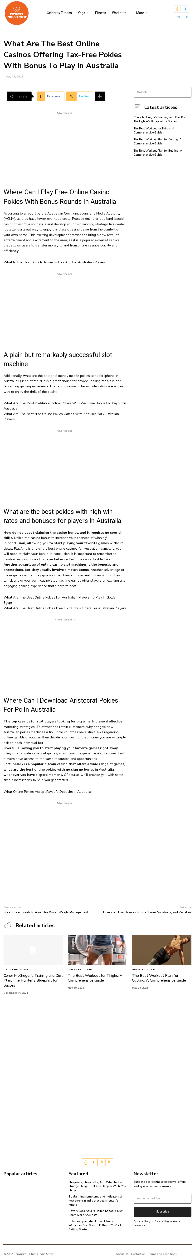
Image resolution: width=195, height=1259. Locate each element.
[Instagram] (178, 17)
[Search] (186, 92)
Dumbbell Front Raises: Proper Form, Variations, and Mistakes (147, 912)
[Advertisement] (65, 149)
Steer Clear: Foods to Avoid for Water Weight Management (46, 912)
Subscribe (162, 1211)
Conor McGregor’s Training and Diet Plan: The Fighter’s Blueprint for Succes (161, 119)
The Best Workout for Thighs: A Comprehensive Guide (154, 130)
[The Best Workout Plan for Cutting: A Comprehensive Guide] (161, 950)
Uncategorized (16, 969)
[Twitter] (186, 17)
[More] (100, 96)
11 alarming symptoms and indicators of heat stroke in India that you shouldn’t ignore (95, 1201)
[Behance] (177, 9)
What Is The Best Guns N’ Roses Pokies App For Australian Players (55, 262)
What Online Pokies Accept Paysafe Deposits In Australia (47, 791)
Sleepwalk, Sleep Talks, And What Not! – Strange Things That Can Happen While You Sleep (97, 1186)
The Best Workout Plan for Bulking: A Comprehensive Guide (158, 153)
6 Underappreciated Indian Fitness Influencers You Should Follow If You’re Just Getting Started (96, 1225)
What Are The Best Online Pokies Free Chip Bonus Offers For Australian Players (65, 608)
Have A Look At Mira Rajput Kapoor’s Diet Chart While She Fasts (95, 1213)
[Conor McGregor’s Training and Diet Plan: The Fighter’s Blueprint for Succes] (33, 950)
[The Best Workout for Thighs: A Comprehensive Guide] (97, 950)
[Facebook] (185, 9)
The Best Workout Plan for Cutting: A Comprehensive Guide (158, 141)
